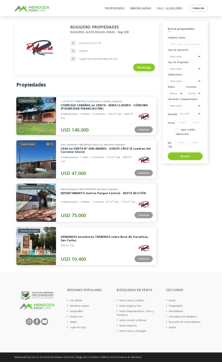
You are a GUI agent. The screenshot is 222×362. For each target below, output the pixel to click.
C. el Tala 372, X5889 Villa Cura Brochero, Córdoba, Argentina (91, 101)
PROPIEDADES (115, 8)
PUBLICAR (198, 8)
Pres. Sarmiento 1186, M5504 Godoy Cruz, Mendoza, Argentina (93, 144)
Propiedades (176, 305)
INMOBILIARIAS (140, 8)
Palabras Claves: (177, 37)
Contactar (143, 129)
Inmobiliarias (176, 311)
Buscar (185, 156)
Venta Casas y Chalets (131, 300)
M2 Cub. (170, 144)
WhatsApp (144, 67)
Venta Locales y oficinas (132, 320)
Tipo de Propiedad (178, 62)
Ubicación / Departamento (183, 99)
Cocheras (191, 86)
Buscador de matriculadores (184, 322)
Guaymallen (76, 311)
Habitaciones (175, 74)
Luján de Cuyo (78, 327)
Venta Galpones (128, 325)
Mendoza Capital (79, 305)
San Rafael (76, 300)
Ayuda (172, 327)
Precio (171, 122)
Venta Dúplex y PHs (130, 305)
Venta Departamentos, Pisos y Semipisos (135, 312)
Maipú (73, 322)
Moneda (172, 114)
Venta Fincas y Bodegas (132, 331)
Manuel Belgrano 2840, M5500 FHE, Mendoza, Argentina (89, 189)
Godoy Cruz (76, 316)
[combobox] (188, 93)
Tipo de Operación (178, 49)
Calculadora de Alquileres (183, 316)
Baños (171, 86)
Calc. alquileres (170, 8)
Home (172, 300)
